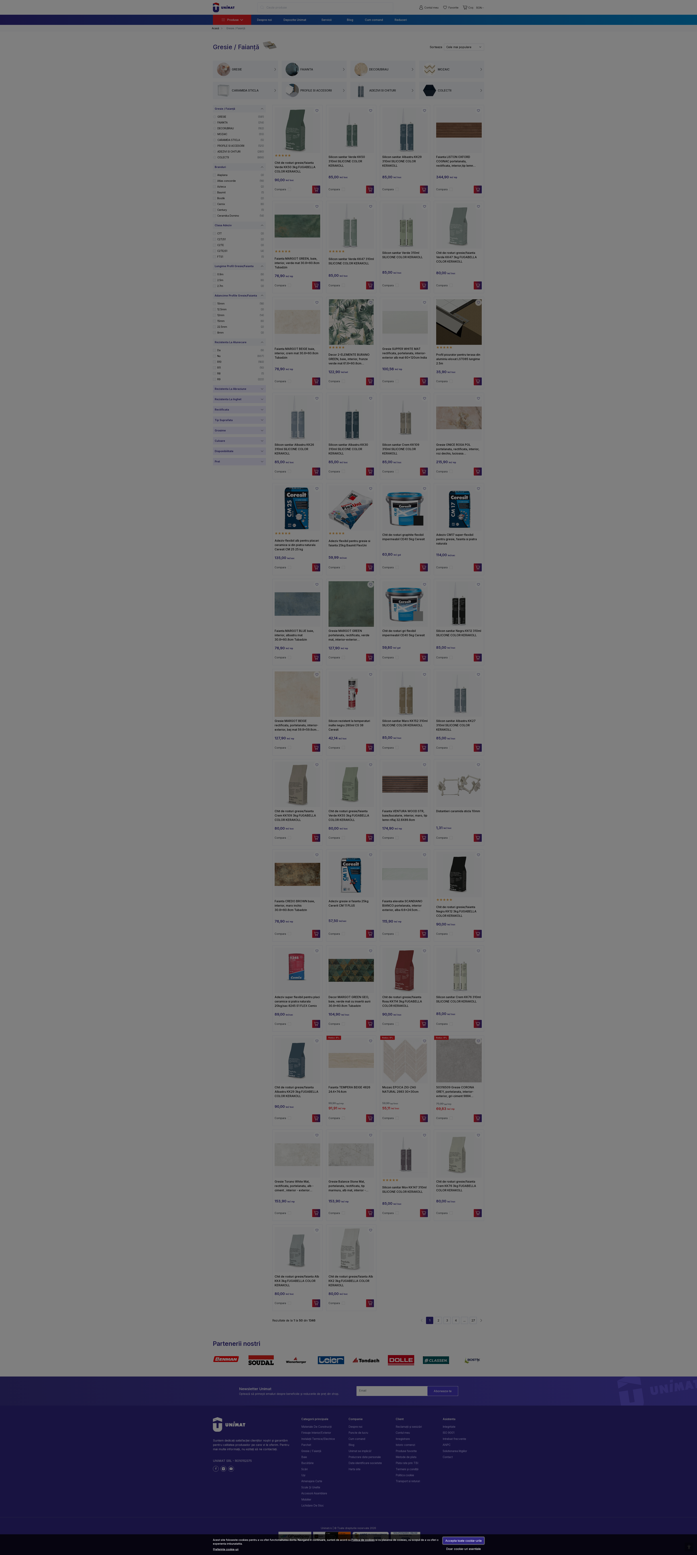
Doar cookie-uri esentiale (463, 1549)
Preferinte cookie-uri (226, 1549)
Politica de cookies (363, 1539)
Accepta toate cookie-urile (463, 1540)
